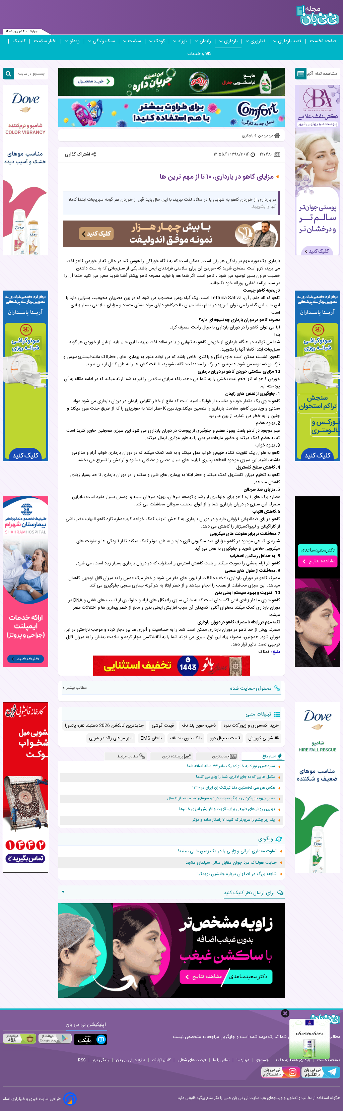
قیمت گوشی (163, 725)
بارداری (230, 41)
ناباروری (258, 41)
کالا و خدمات (199, 54)
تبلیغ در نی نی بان (130, 1060)
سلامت (134, 41)
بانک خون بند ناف (186, 738)
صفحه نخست (323, 41)
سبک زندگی (104, 41)
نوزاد (182, 41)
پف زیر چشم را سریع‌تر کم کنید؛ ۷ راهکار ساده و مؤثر (234, 820)
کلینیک (19, 41)
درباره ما (242, 1060)
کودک (159, 41)
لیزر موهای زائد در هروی (111, 738)
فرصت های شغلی (192, 1060)
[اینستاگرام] (280, 1077)
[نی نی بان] (317, 15)
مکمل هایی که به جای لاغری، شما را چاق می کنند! (235, 777)
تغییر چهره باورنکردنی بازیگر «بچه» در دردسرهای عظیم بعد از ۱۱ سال (221, 798)
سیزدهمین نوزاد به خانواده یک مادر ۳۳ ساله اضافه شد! (231, 766)
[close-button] (285, 1013)
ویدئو (75, 41)
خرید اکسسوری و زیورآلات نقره (251, 725)
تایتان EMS (151, 738)
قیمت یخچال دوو (225, 738)
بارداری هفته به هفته (293, 1060)
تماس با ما (221, 1060)
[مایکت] (90, 1039)
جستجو (262, 1060)
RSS (81, 1060)
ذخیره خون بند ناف (199, 725)
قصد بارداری (289, 41)
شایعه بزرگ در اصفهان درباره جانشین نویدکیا (237, 874)
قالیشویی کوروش (263, 738)
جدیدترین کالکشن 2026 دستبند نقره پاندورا (104, 725)
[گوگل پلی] (55, 1039)
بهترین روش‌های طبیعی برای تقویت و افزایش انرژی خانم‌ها (227, 809)
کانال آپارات (161, 1060)
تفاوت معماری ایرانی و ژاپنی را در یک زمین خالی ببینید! (227, 851)
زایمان (205, 41)
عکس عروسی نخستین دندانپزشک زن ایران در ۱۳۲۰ (233, 788)
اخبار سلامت (45, 41)
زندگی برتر (100, 1060)
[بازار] (19, 1039)
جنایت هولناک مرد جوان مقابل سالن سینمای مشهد (231, 862)
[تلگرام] (320, 1077)
